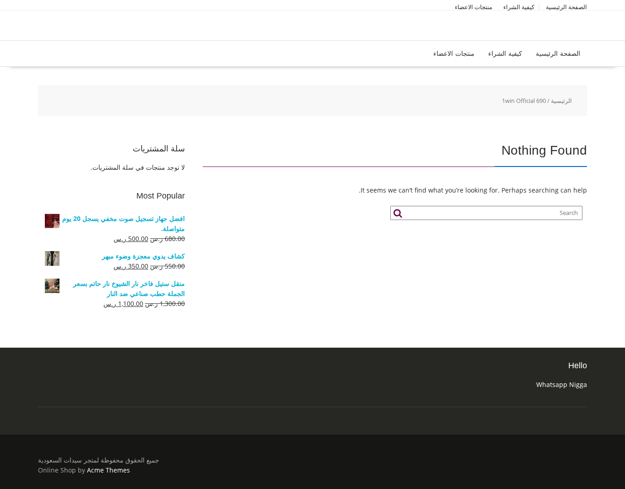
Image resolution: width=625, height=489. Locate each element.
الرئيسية (561, 101)
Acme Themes (108, 470)
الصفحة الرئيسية (566, 7)
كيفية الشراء (518, 7)
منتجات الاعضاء (473, 7)
